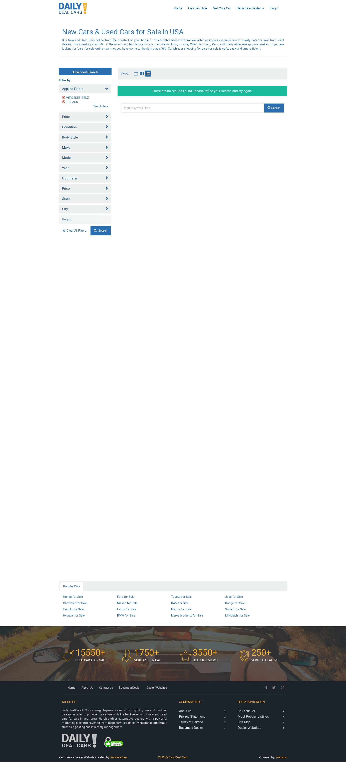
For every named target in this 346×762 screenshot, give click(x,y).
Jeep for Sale (234, 597)
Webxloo (281, 757)
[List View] (148, 74)
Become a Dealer (249, 8)
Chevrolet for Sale (75, 603)
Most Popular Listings (253, 716)
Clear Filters (100, 106)
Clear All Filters (75, 230)
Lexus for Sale (126, 609)
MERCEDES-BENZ (77, 98)
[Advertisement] (85, 309)
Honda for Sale (73, 597)
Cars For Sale (197, 8)
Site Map (244, 722)
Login (274, 8)
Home (178, 8)
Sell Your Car (222, 8)
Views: (125, 73)
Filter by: (65, 80)
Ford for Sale (125, 597)
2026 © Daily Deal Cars (173, 757)
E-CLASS (72, 102)
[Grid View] (136, 74)
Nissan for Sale (127, 603)
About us (185, 711)
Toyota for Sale (181, 597)
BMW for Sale (126, 615)
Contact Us (106, 687)
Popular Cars (71, 586)
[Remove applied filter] (64, 98)
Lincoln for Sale (73, 609)
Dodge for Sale (235, 603)
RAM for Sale (180, 603)
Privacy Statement (192, 716)
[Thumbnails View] (142, 74)
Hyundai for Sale (74, 615)
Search (102, 230)
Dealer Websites (157, 687)
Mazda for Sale (181, 609)
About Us (87, 687)
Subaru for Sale (235, 609)
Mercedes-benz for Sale (187, 615)
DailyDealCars (119, 757)
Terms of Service (191, 722)
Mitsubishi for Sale (237, 615)
